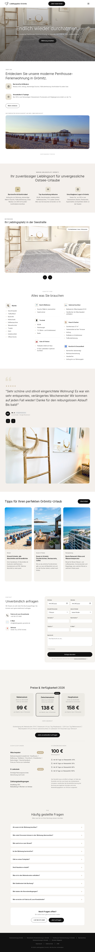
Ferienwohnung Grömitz (16, 938)
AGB (58, 943)
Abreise (73, 600)
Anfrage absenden (69, 654)
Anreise (49, 600)
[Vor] (13, 421)
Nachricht (50, 635)
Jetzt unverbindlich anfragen (47, 735)
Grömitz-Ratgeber (57, 940)
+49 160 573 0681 (16, 616)
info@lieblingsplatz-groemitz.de (20, 623)
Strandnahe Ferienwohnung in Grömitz (38, 938)
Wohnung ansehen (47, 41)
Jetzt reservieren (57, 4)
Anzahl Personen (52, 609)
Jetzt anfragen (56, 920)
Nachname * (74, 617)
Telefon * (50, 626)
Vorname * (50, 617)
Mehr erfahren (12, 105)
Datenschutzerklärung (80, 658)
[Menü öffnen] (88, 4)
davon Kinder (74, 609)
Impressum (39, 943)
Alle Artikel (84, 501)
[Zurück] (8, 421)
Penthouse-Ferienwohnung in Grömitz (64, 938)
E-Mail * (73, 626)
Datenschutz (49, 943)
